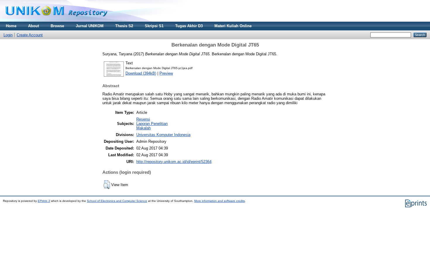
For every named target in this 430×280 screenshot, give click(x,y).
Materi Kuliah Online (233, 26)
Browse (57, 26)
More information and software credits (219, 200)
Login (8, 35)
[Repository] (56, 20)
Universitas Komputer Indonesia (163, 135)
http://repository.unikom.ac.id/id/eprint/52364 (173, 161)
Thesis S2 (124, 26)
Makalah (143, 128)
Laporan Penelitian (152, 123)
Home (11, 26)
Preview (166, 73)
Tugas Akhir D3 (189, 26)
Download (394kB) (140, 73)
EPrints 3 (44, 200)
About (33, 26)
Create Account (30, 35)
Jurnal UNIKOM (90, 26)
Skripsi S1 (154, 26)
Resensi (143, 119)
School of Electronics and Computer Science (117, 200)
